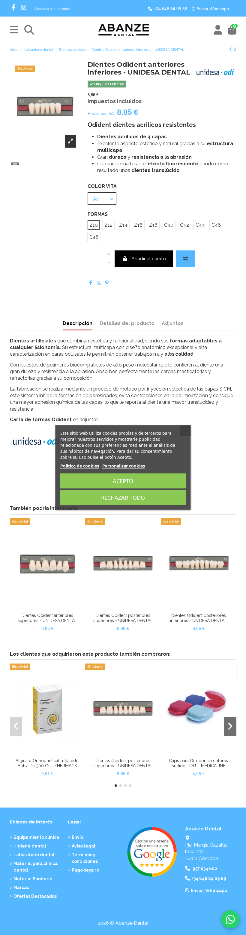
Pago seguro (85, 870)
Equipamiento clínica (36, 837)
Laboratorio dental (34, 854)
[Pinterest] (107, 283)
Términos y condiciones (85, 858)
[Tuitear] (98, 283)
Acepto (123, 481)
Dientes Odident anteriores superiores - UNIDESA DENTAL (47, 618)
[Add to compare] (185, 258)
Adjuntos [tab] (173, 323)
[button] (116, 785)
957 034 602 (205, 868)
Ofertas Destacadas (35, 896)
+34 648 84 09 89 (169, 8)
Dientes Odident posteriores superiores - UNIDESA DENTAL (123, 618)
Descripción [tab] (77, 323)
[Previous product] (231, 49)
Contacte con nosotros (52, 9)
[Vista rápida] (52, 607)
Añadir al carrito (148, 259)
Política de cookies (79, 466)
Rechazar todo (123, 497)
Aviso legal (83, 846)
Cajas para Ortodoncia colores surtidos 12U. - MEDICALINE (198, 763)
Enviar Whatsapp (212, 8)
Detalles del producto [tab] (127, 323)
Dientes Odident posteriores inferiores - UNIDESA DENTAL (198, 618)
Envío (77, 837)
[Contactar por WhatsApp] (230, 919)
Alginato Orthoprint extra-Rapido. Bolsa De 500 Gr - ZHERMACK (48, 763)
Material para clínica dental (36, 866)
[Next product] (234, 49)
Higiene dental (30, 846)
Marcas (21, 887)
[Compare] (42, 607)
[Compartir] (90, 283)
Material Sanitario (33, 878)
